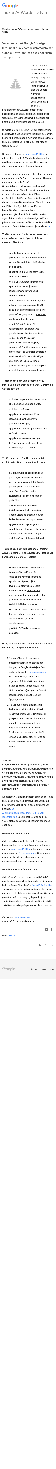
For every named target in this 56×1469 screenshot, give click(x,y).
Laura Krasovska (22, 917)
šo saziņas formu (27, 853)
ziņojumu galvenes (37, 672)
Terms (51, 969)
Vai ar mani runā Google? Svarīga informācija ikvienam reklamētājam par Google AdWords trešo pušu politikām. (27, 48)
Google (34, 969)
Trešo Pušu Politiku (34, 154)
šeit (49, 226)
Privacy (43, 969)
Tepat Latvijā (13, 935)
